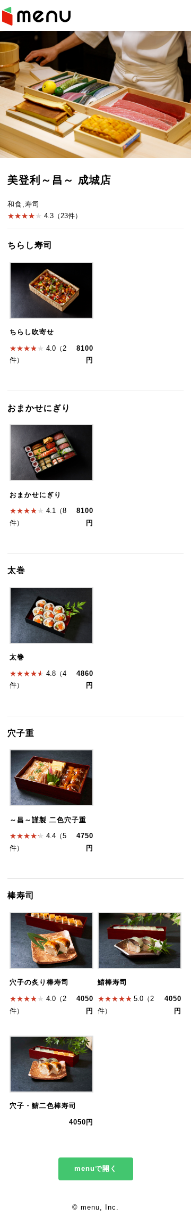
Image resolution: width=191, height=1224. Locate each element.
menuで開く (95, 1168)
